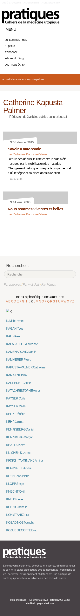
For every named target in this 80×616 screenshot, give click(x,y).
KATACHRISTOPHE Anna (23, 390)
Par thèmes (48, 284)
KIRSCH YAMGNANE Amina (24, 460)
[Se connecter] (72, 28)
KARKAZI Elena (16, 375)
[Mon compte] (66, 28)
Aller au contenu (31, 2)
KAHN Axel (13, 336)
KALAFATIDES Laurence (22, 344)
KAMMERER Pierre (18, 359)
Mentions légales (18, 600)
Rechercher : (17, 265)
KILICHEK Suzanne (18, 452)
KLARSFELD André (18, 468)
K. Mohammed (15, 320)
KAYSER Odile (15, 398)
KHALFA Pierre (15, 445)
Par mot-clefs (31, 284)
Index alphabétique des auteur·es (40, 297)
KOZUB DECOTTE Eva (21, 530)
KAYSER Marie (16, 406)
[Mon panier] (59, 28)
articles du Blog (14, 58)
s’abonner (11, 52)
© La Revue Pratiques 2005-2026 (53, 600)
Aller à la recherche (51, 2)
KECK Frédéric (15, 414)
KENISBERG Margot (19, 437)
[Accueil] (30, 16)
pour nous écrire (14, 64)
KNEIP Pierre (14, 499)
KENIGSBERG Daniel (20, 429)
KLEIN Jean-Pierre (18, 476)
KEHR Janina (14, 421)
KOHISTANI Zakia (17, 514)
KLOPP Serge (15, 483)
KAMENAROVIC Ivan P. (21, 351)
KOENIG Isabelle (16, 507)
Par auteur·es (12, 284)
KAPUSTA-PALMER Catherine (25, 367)
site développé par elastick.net (40, 603)
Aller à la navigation (11, 2)
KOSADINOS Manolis (20, 522)
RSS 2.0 (32, 600)
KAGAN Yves (14, 328)
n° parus (10, 46)
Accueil (6, 79)
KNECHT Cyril (15, 491)
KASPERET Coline (18, 383)
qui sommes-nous (16, 39)
